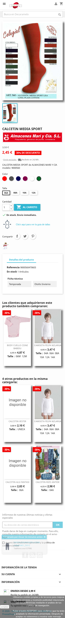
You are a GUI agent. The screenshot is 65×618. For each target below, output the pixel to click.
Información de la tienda (19, 567)
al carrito (27, 207)
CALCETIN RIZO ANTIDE (48, 482)
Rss (32, 555)
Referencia (13, 267)
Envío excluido (10, 159)
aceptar (4, 607)
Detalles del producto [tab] (21, 259)
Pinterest (33, 236)
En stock (12, 271)
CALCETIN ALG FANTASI (17, 482)
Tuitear (25, 236)
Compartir (17, 236)
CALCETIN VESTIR (17, 421)
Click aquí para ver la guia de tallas (33, 224)
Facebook (25, 555)
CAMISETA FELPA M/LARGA (47, 345)
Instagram (40, 555)
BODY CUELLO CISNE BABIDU (17, 347)
